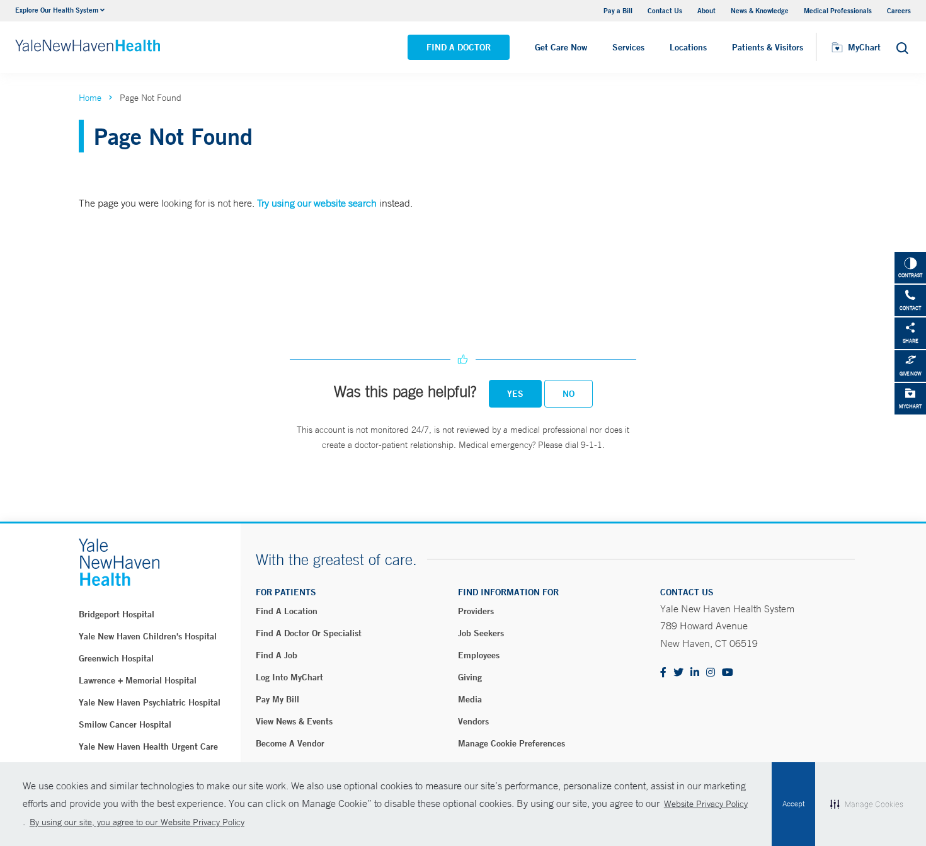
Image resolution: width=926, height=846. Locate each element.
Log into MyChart (289, 677)
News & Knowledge (760, 10)
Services (628, 47)
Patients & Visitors (767, 47)
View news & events (294, 721)
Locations (688, 47)
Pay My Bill (277, 699)
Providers (476, 611)
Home (90, 97)
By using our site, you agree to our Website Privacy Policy (137, 822)
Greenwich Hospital (116, 658)
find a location (286, 611)
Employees (479, 655)
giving (470, 677)
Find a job (276, 655)
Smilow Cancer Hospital (125, 724)
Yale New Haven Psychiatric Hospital (149, 702)
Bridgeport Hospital (116, 614)
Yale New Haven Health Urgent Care (148, 746)
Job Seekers (481, 633)
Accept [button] (793, 804)
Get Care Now (561, 47)
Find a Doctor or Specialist (309, 633)
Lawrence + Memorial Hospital (138, 680)
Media (470, 699)
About (706, 10)
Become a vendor (290, 743)
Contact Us (665, 10)
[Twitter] (678, 673)
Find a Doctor (458, 47)
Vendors (473, 721)
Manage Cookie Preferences (511, 743)
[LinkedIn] (694, 673)
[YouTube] (727, 673)
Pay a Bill (617, 10)
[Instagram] (710, 673)
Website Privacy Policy (706, 803)
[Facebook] (663, 673)
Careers (899, 10)
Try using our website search (317, 203)
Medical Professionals (838, 10)
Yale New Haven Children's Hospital (148, 636)
